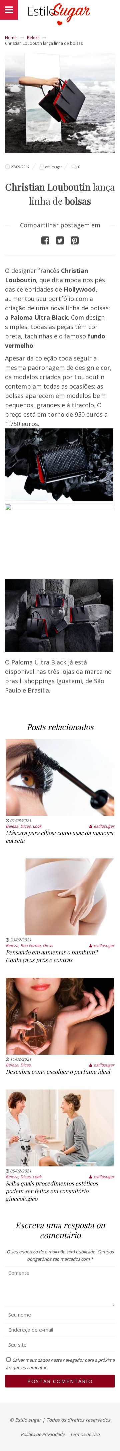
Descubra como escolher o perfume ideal (58, 1071)
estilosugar (53, 167)
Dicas (25, 826)
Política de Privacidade (43, 1434)
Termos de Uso (85, 1434)
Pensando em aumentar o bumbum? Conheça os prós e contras (51, 955)
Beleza (33, 37)
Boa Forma (30, 945)
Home (11, 37)
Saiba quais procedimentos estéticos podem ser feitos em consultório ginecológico (52, 1190)
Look (37, 826)
